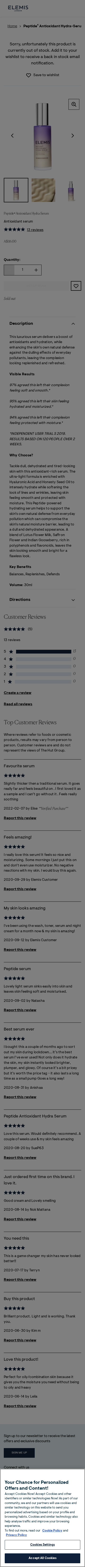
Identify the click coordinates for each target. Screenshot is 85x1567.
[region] (42, 1518)
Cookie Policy (52, 1530)
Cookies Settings (42, 1544)
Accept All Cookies (42, 1558)
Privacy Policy (16, 1535)
